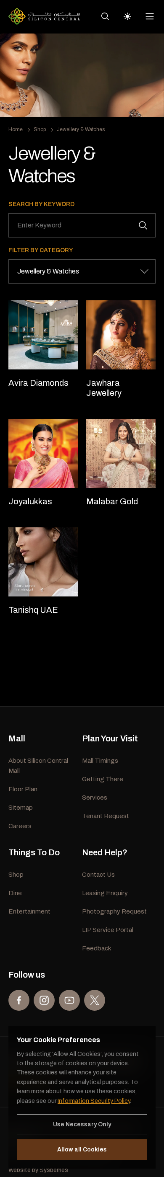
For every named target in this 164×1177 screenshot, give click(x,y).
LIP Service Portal (107, 930)
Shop (40, 129)
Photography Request (114, 911)
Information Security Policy (94, 1101)
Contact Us (98, 874)
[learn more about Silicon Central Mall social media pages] (18, 1000)
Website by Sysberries (38, 1170)
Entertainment (29, 911)
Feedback (96, 948)
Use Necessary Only (82, 1124)
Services (94, 797)
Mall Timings (100, 760)
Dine (15, 893)
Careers (20, 826)
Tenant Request (105, 816)
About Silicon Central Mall (38, 765)
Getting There (102, 779)
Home (15, 129)
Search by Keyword (41, 204)
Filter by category (40, 250)
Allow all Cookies (82, 1149)
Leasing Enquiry (105, 893)
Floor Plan (22, 789)
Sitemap (20, 807)
